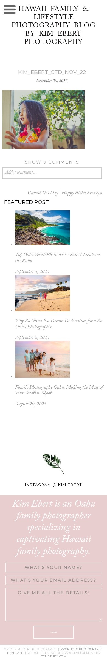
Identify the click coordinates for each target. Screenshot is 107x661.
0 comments (52, 162)
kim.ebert (70, 484)
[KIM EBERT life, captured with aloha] (53, 433)
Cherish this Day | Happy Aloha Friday (63, 193)
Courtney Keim (53, 656)
